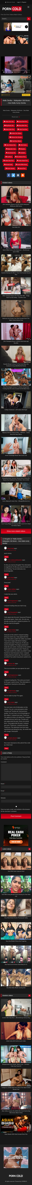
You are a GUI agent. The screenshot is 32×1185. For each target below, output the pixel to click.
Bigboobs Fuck (11, 149)
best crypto (10, 702)
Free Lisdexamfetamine (14, 560)
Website (3, 798)
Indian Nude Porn (23, 160)
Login (18, 2)
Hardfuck (9, 156)
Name (3, 783)
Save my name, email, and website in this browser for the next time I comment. (15, 810)
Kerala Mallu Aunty (22, 164)
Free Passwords (12, 612)
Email (3, 791)
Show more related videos (16, 531)
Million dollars (11, 589)
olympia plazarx (12, 738)
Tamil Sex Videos (16, 141)
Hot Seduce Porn (21, 156)
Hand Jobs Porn (10, 129)
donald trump (11, 690)
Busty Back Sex (23, 125)
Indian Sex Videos (16, 133)
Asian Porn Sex (10, 121)
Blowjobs (22, 149)
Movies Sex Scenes (16, 137)
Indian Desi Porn (9, 160)
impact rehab (11, 630)
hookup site (11, 663)
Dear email (10, 577)
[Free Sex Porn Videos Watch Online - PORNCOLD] (13, 9)
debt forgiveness (12, 600)
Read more (15, 117)
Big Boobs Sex (10, 125)
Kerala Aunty (9, 164)
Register (24, 2)
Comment (3, 762)
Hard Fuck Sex (23, 129)
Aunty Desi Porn (23, 121)
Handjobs (22, 152)
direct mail (10, 548)
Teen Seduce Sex (10, 145)
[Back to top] (27, 1180)
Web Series (24, 145)
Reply (6, 556)
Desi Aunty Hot (11, 152)
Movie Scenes (10, 168)
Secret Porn (22, 168)
